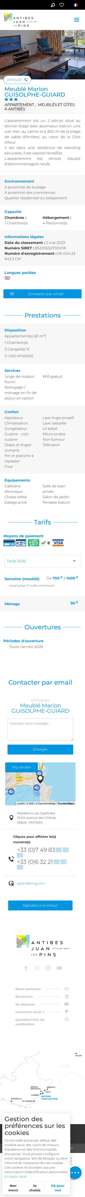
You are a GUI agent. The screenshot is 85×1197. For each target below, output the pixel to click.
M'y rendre (21, 767)
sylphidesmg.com (31, 883)
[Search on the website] (53, 5)
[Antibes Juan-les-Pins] (43, 945)
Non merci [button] (13, 1188)
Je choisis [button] (34, 1188)
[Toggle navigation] (77, 19)
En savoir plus (15, 1176)
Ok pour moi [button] (58, 1188)
